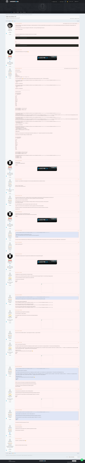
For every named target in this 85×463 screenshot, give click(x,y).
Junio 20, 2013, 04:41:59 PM (18, 438)
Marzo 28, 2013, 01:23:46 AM (18, 330)
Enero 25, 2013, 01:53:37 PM (18, 49)
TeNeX (10, 72)
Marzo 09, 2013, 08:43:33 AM (18, 211)
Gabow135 (10, 443)
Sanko (10, 183)
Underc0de (10, 460)
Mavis (10, 28)
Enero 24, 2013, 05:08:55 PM (18, 23)
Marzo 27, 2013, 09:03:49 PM (18, 242)
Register (42, 80)
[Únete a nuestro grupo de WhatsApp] (82, 460)
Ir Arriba (7, 453)
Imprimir (78, 453)
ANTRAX (10, 55)
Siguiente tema (77, 18)
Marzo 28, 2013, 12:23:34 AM (18, 272)
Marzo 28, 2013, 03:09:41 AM (18, 366)
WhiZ (10, 314)
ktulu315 (10, 200)
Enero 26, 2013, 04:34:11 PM (18, 68)
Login (45, 80)
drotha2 (10, 429)
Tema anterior (72, 18)
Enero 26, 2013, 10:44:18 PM (18, 160)
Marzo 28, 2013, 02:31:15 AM (18, 342)
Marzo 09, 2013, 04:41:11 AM (18, 195)
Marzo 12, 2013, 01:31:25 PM (18, 230)
